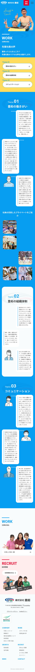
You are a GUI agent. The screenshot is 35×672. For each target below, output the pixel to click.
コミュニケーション (12, 84)
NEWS (4, 659)
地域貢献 (6, 638)
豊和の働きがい (11, 66)
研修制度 (6, 647)
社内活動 (6, 650)
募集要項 (21, 650)
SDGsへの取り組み (9, 641)
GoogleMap (27, 605)
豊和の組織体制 (11, 75)
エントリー (22, 655)
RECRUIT (21, 645)
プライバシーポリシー (12, 611)
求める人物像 (23, 647)
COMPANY (6, 628)
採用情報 (26, 3)
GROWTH (5, 645)
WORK (20, 628)
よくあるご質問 (23, 652)
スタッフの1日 (23, 631)
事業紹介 (6, 633)
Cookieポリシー (23, 611)
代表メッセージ (8, 631)
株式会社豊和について (10, 636)
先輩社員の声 (23, 633)
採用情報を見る (9, 573)
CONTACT (21, 659)
